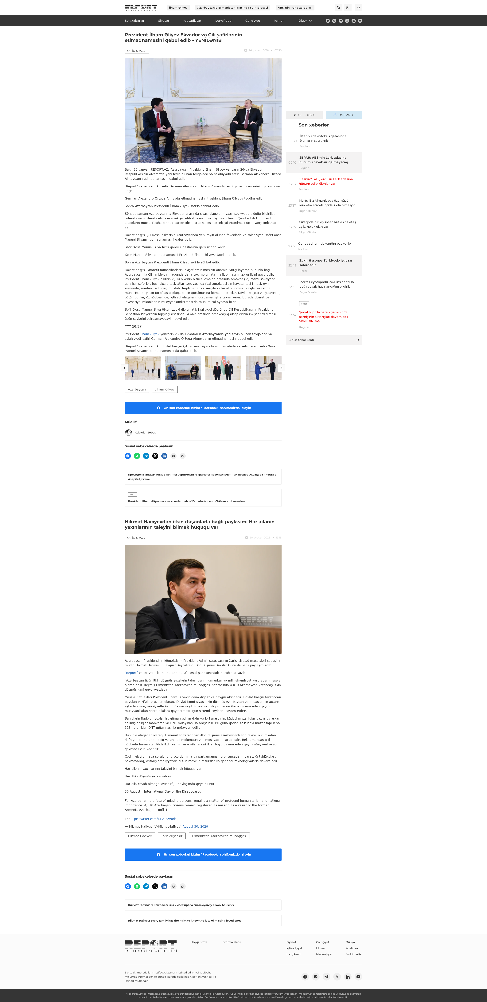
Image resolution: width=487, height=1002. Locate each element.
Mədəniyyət (324, 954)
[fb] (328, 21)
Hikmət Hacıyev (140, 836)
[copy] (183, 456)
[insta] (334, 21)
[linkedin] (354, 21)
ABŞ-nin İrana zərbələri (295, 7)
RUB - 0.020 (307, 115)
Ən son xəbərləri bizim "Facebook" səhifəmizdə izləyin (207, 408)
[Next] (281, 368)
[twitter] (347, 21)
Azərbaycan (137, 389)
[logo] (141, 7)
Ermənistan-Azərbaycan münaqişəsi (219, 836)
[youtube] (360, 21)
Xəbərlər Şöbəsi (146, 432)
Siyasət (291, 942)
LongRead (293, 954)
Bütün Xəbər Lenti (301, 340)
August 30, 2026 (195, 826)
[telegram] (341, 21)
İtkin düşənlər (171, 836)
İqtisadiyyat (294, 948)
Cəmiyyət (322, 942)
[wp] (137, 456)
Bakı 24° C (346, 115)
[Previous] (125, 368)
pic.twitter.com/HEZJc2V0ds (155, 819)
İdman (320, 948)
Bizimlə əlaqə (232, 942)
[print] (173, 456)
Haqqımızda (199, 942)
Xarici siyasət (137, 50)
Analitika (352, 948)
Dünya (350, 942)
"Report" (131, 672)
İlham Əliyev (178, 7)
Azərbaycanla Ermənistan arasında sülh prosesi (232, 7)
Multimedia (353, 954)
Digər (302, 20)
